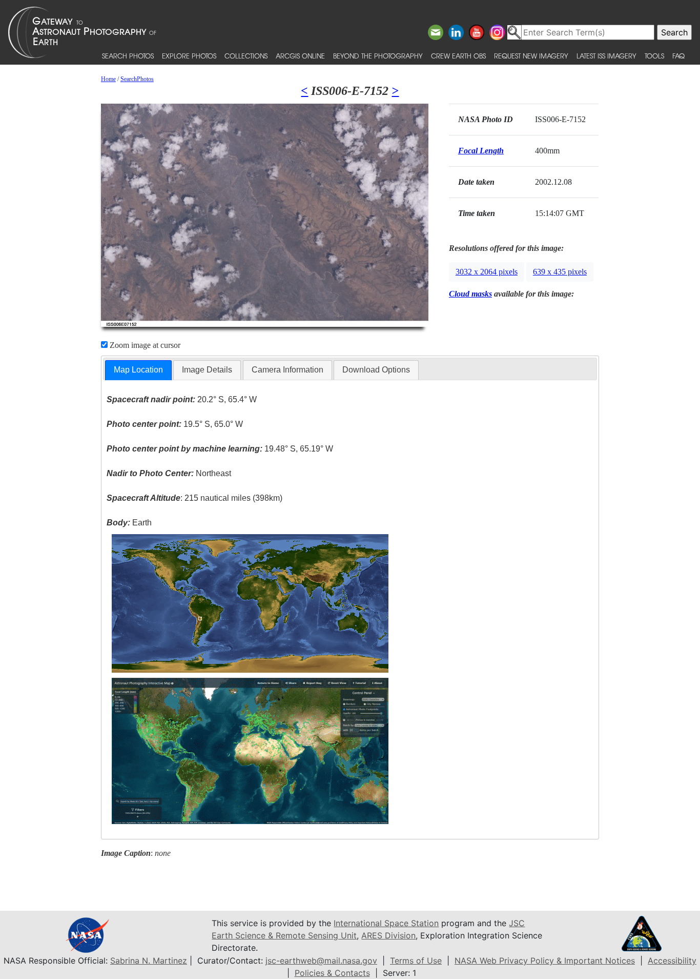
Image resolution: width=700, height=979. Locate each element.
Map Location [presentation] (138, 369)
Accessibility (672, 960)
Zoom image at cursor (144, 345)
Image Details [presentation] (207, 369)
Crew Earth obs (458, 56)
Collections (245, 56)
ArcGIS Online (300, 56)
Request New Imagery (531, 56)
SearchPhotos (137, 79)
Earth (129, 522)
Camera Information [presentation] (287, 369)
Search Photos (128, 56)
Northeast (169, 473)
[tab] (138, 370)
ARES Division (388, 935)
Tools (654, 56)
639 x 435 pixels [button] (560, 271)
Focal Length (481, 150)
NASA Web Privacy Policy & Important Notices (545, 960)
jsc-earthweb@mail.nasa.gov (321, 960)
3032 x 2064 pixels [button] (487, 271)
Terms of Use (416, 960)
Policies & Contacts (332, 973)
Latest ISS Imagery (606, 56)
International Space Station (386, 923)
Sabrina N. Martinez (148, 960)
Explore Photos (189, 56)
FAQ (678, 56)
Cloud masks (470, 293)
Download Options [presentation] (376, 369)
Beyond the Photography (378, 56)
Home (108, 79)
